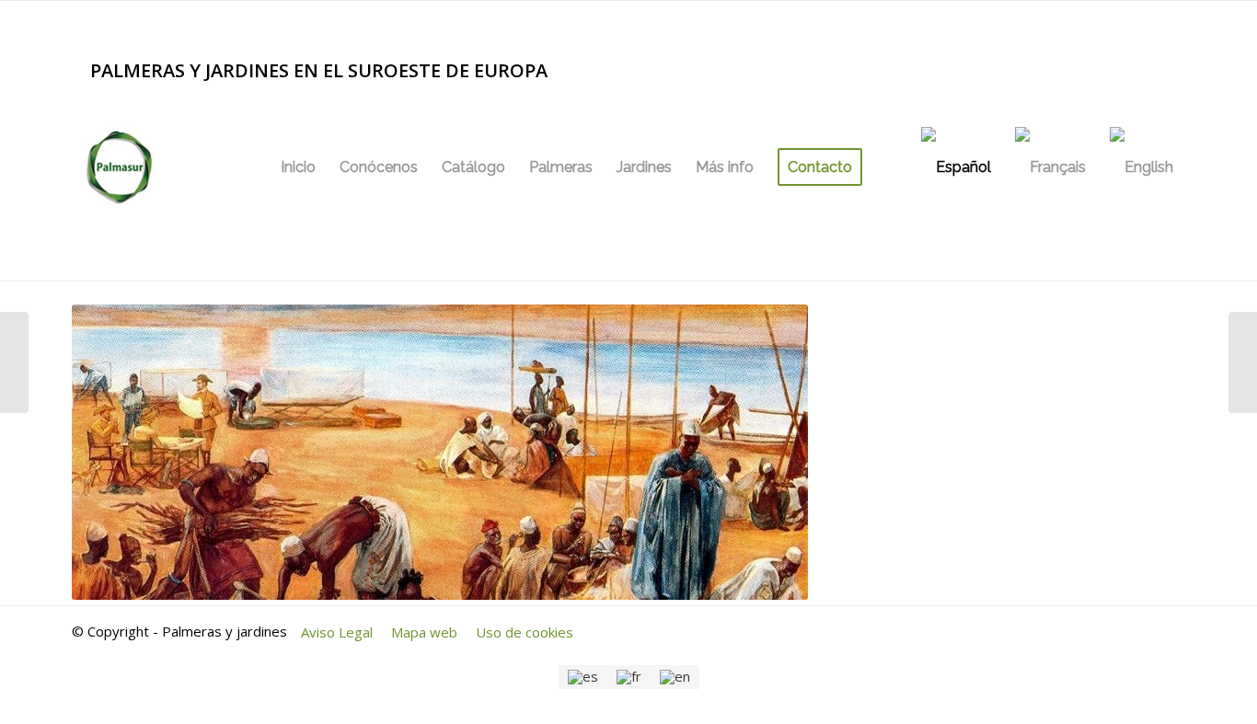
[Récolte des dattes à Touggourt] (14, 362)
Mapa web (424, 632)
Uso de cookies (524, 632)
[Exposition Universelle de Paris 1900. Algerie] (1242, 362)
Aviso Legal (337, 632)
